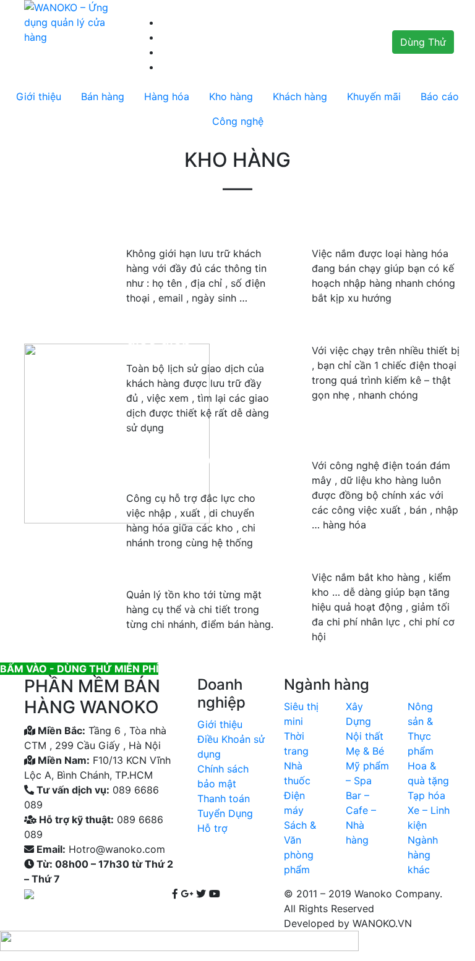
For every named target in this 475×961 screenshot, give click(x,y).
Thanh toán (223, 798)
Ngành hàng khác (423, 855)
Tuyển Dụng (225, 813)
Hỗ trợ (212, 828)
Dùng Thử (423, 42)
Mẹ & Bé (365, 751)
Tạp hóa (426, 795)
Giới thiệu (219, 724)
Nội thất (364, 736)
